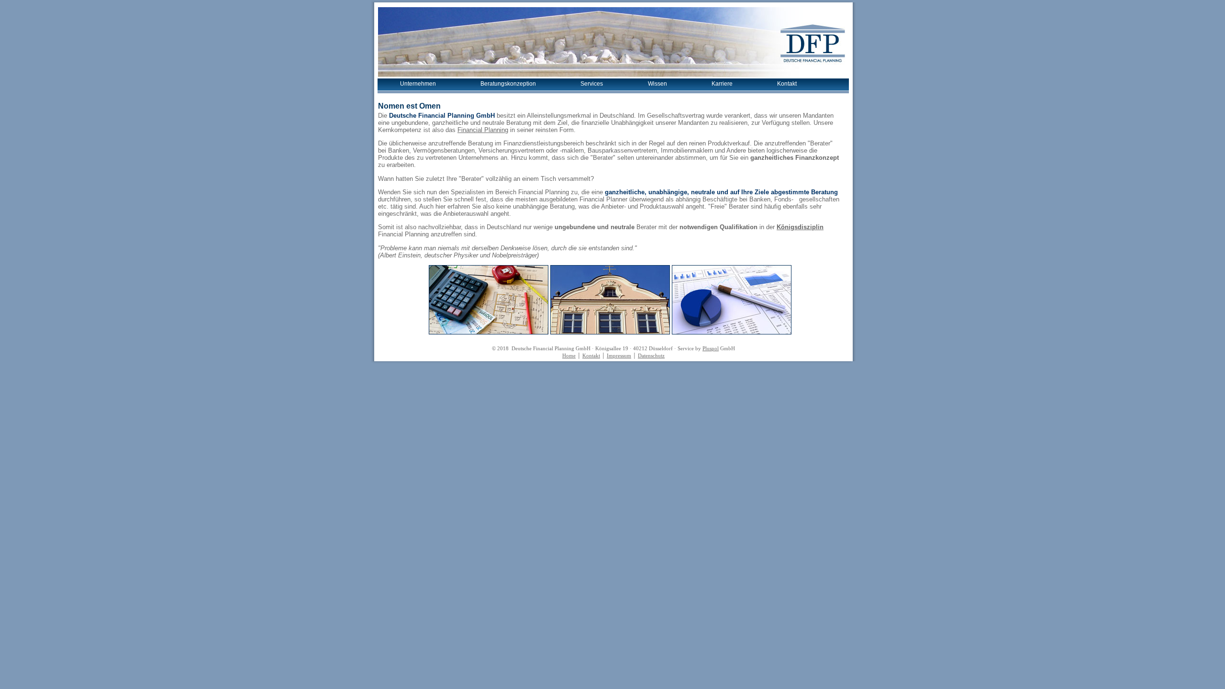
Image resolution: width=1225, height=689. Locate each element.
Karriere (722, 83)
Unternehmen (418, 83)
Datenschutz (651, 355)
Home (569, 355)
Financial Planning (482, 129)
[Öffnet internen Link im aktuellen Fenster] (488, 332)
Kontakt (787, 83)
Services (591, 83)
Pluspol (710, 348)
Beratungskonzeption (508, 83)
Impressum (619, 355)
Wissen (657, 83)
